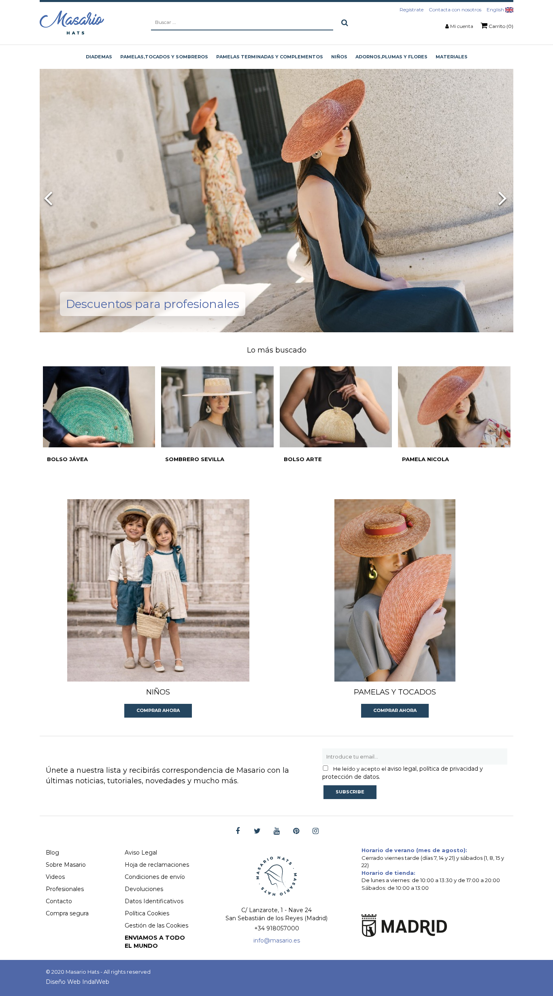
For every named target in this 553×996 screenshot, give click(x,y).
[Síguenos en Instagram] (315, 831)
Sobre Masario (66, 864)
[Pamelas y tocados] (394, 590)
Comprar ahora (158, 710)
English (496, 9)
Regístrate (411, 9)
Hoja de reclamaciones (157, 864)
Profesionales (65, 889)
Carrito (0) (500, 26)
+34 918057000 (276, 928)
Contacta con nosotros (455, 9)
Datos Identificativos (154, 901)
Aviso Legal (141, 852)
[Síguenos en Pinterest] (296, 831)
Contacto (59, 901)
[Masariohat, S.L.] (72, 22)
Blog (52, 852)
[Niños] (158, 590)
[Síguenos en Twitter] (257, 831)
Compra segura (67, 913)
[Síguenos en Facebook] (238, 831)
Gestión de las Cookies (156, 925)
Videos (55, 877)
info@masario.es (276, 940)
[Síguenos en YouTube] (277, 831)
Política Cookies (147, 913)
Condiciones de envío (155, 877)
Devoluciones (144, 889)
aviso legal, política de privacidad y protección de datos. (402, 772)
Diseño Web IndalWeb (77, 981)
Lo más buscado (276, 350)
